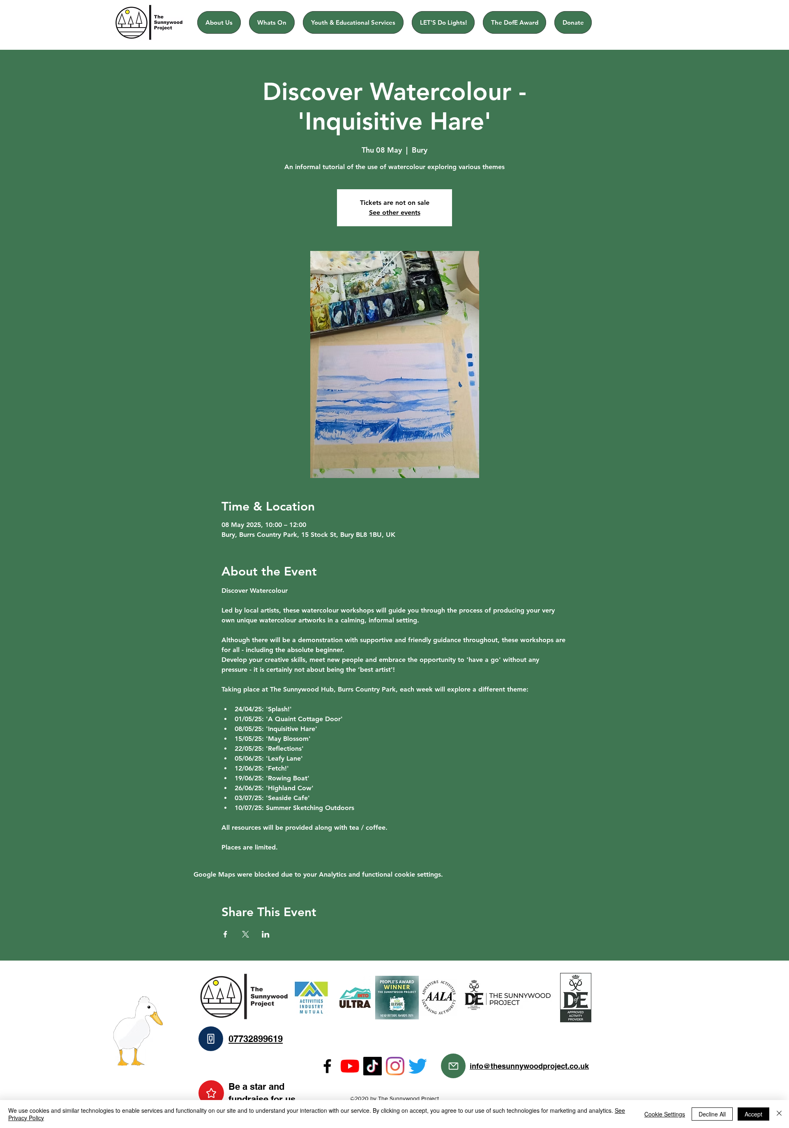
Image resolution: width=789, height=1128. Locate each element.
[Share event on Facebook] (225, 934)
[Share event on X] (245, 934)
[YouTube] (350, 1066)
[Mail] (453, 1066)
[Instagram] (395, 1066)
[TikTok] (372, 1066)
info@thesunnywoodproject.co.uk (529, 1066)
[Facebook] (327, 1066)
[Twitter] (417, 1066)
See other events (394, 212)
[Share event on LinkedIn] (266, 934)
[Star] (211, 1093)
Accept (753, 1114)
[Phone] (210, 1038)
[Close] (779, 1114)
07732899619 (255, 1038)
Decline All (712, 1114)
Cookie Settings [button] (664, 1114)
